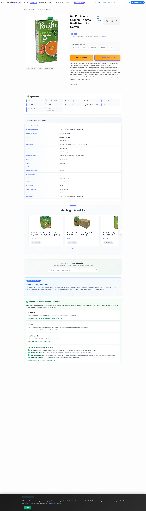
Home (26, 9)
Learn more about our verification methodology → (41, 360)
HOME (26, 2)
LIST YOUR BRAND (79, 2)
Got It (27, 507)
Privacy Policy (29, 503)
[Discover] (124, 2)
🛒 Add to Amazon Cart (107, 58)
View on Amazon (82, 58)
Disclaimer (104, 36)
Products (31, 9)
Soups (48, 9)
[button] (99, 2)
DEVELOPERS (59, 2)
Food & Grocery (40, 9)
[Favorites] (95, 2)
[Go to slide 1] (72, 248)
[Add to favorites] (107, 21)
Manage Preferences (54, 503)
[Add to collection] (116, 21)
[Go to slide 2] (73, 248)
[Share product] (112, 21)
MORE (67, 2)
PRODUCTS (33, 2)
